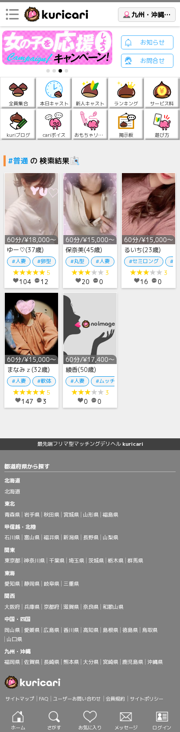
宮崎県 (110, 662)
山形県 (91, 514)
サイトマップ (19, 698)
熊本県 (71, 662)
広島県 (51, 630)
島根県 (110, 630)
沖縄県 (155, 662)
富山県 (32, 537)
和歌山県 (113, 607)
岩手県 (32, 514)
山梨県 (110, 537)
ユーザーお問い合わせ (77, 698)
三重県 (71, 583)
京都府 (51, 607)
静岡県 (32, 583)
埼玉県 (76, 560)
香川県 (71, 630)
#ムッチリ (108, 381)
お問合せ (152, 60)
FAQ (43, 698)
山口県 (14, 639)
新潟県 (71, 537)
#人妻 (19, 261)
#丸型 (77, 261)
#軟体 (44, 381)
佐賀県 (32, 662)
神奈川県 (34, 560)
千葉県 (57, 560)
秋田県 (51, 514)
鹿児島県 (132, 662)
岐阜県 (51, 583)
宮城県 (71, 514)
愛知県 (12, 583)
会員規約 (115, 698)
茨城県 (96, 560)
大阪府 (12, 607)
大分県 (91, 662)
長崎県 (51, 662)
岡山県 (12, 630)
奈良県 (91, 607)
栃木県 (116, 560)
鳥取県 (150, 630)
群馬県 (135, 560)
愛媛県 (32, 630)
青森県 (12, 514)
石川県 (12, 537)
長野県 (91, 537)
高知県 (91, 630)
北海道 (12, 491)
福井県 (51, 537)
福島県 (110, 514)
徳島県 (130, 630)
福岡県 (12, 662)
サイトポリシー (146, 698)
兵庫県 (32, 607)
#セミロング (144, 261)
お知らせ (152, 42)
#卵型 (44, 261)
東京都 (12, 560)
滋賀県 (71, 607)
